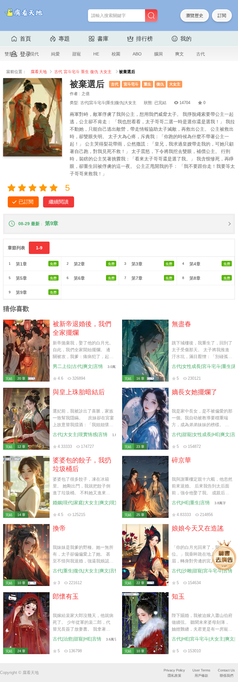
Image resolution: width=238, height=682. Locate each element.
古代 (200, 53)
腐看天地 (39, 72)
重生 (85, 72)
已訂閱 (26, 201)
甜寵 (76, 53)
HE (96, 53)
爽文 (179, 53)
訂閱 (222, 15)
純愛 (55, 53)
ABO (137, 53)
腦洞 (158, 53)
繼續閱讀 (58, 201)
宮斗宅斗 (72, 72)
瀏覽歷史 (194, 15)
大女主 (105, 72)
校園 (116, 53)
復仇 (94, 72)
